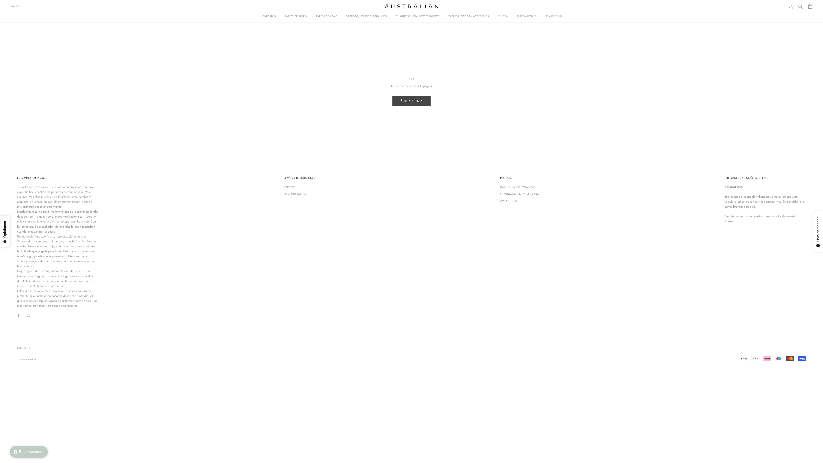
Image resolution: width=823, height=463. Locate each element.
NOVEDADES (268, 16)
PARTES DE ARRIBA (296, 16)
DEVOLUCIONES (295, 194)
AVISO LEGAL (509, 201)
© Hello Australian (26, 359)
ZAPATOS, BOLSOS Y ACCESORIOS (468, 16)
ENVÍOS (289, 187)
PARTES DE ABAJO (326, 16)
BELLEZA (503, 16)
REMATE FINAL (553, 16)
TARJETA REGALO (526, 16)
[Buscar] (800, 6)
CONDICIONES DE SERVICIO (519, 194)
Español (15, 6)
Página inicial (411, 101)
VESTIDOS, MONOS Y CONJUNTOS (366, 16)
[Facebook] (18, 315)
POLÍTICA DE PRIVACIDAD (517, 187)
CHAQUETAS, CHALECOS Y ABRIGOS (417, 16)
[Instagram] (28, 315)
